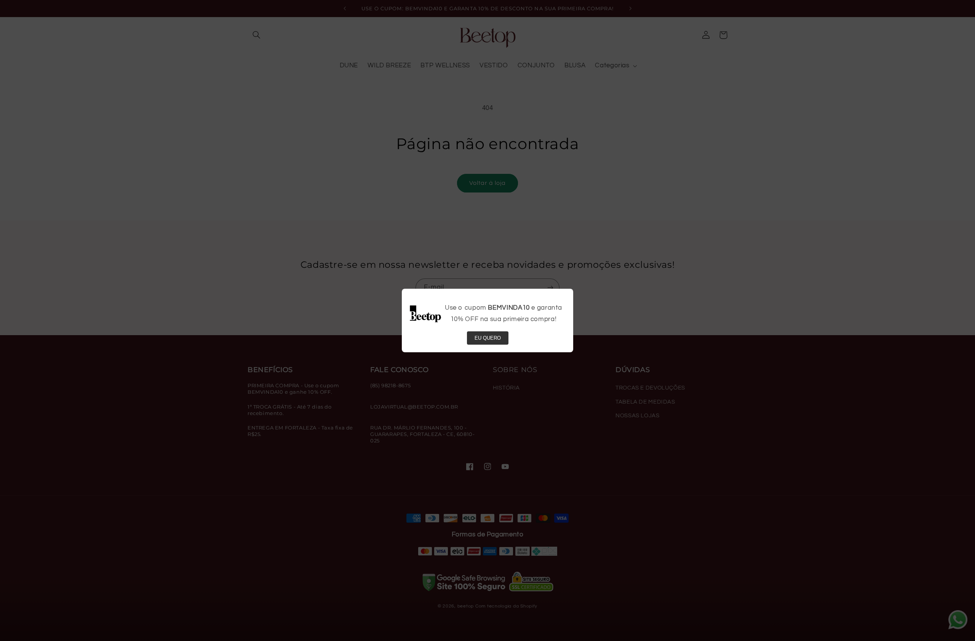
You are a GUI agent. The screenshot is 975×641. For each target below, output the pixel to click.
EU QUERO (488, 338)
